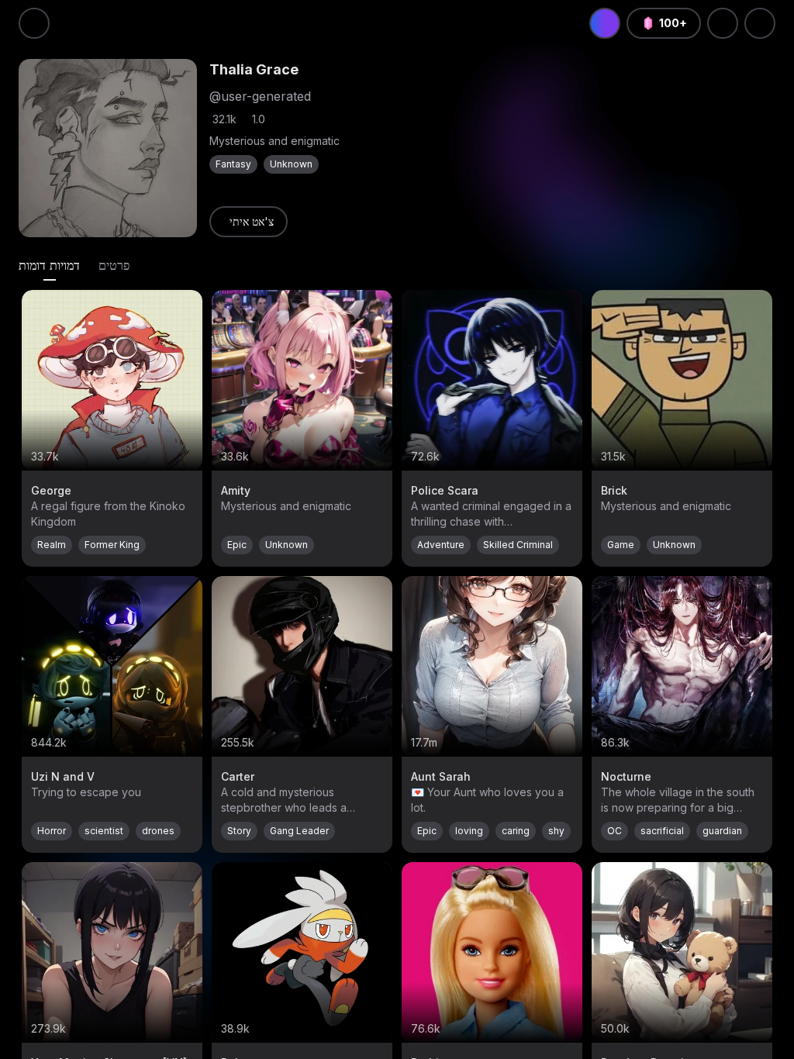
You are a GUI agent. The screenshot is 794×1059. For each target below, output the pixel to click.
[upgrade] (604, 23)
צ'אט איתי (252, 221)
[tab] (49, 265)
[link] (248, 221)
